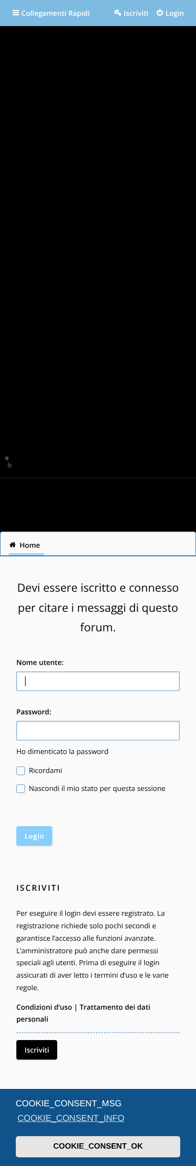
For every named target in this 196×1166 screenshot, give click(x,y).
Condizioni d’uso (44, 1007)
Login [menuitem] (175, 13)
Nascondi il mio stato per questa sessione (96, 788)
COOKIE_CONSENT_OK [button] (98, 1146)
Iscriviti (36, 1050)
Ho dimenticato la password (62, 751)
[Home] (98, 501)
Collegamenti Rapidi (56, 13)
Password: (33, 712)
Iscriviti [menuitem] (136, 13)
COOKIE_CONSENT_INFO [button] (70, 1118)
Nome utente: (40, 662)
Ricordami (45, 770)
